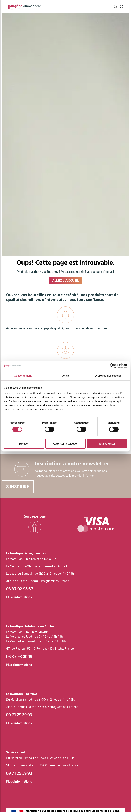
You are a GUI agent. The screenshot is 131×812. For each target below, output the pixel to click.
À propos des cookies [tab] (108, 375)
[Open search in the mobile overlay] (115, 6)
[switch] (49, 429)
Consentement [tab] (23, 375)
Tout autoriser (107, 443)
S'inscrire (17, 487)
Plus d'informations (19, 597)
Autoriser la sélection (65, 443)
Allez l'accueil (65, 280)
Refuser (24, 443)
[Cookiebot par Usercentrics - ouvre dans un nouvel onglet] (112, 365)
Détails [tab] (65, 375)
